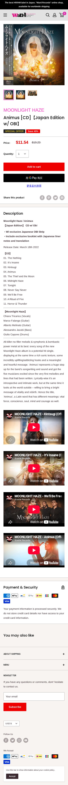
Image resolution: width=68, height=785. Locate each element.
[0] (61, 15)
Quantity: (8, 153)
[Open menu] (5, 15)
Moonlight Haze (23, 110)
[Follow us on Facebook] (5, 740)
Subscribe (15, 706)
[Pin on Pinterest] (48, 197)
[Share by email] (62, 197)
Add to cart (34, 166)
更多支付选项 (34, 185)
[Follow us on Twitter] (12, 740)
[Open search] (48, 15)
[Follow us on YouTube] (25, 740)
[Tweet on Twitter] (55, 197)
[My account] (54, 15)
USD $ (8, 723)
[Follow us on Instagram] (19, 740)
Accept (12, 776)
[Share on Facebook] (42, 197)
